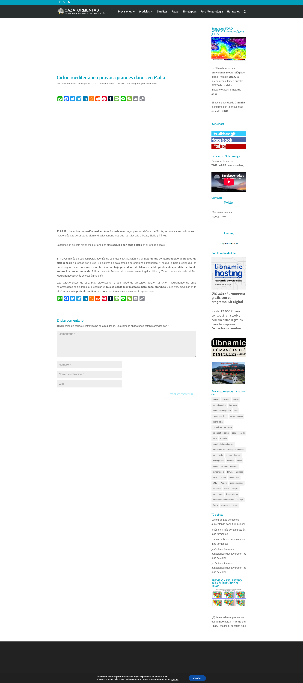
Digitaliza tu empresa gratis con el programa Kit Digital (228, 297)
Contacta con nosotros (226, 328)
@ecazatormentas (221, 212)
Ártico (235, 505)
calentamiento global (222, 411)
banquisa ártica (219, 405)
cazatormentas (236, 416)
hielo (221, 455)
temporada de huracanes (223, 500)
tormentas (225, 505)
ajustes (174, 679)
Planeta (223, 483)
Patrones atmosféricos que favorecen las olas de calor (228, 553)
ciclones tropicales (221, 433)
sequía (235, 488)
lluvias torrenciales (229, 466)
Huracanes (233, 11)
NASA (229, 472)
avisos (236, 400)
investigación (218, 461)
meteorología (218, 472)
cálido (242, 433)
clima (234, 433)
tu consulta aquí (237, 626)
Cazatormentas (68, 83)
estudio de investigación (223, 444)
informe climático (233, 455)
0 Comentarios (149, 83)
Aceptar (197, 678)
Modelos (144, 11)
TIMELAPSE (218, 165)
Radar (175, 11)
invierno (230, 461)
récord (226, 488)
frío (214, 455)
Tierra (215, 505)
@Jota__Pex (218, 216)
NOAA (223, 477)
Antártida (226, 400)
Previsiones (125, 11)
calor (236, 411)
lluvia (239, 461)
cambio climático (220, 416)
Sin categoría (133, 83)
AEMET (216, 400)
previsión (217, 488)
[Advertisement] (126, 50)
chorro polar (218, 422)
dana (215, 438)
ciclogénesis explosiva (222, 427)
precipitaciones (236, 483)
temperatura (218, 494)
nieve (215, 477)
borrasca (233, 405)
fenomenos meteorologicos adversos (228, 450)
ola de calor (234, 477)
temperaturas (232, 494)
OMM (215, 483)
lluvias (215, 466)
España (223, 438)
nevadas (239, 472)
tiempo (240, 500)
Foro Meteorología (212, 11)
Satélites (162, 11)
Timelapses (190, 11)
